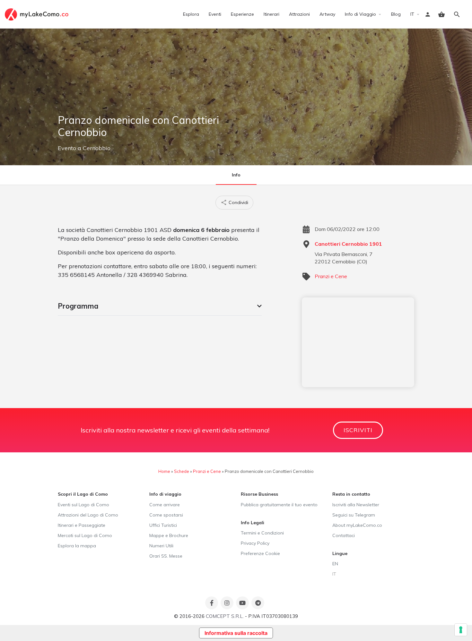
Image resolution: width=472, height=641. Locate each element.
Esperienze (242, 14)
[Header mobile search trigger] (457, 14)
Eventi (215, 14)
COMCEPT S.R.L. (225, 616)
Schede (181, 471)
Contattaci (343, 535)
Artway (327, 14)
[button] (160, 306)
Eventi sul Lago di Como (83, 505)
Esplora (191, 14)
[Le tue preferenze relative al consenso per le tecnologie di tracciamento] (461, 630)
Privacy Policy (255, 543)
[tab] (160, 306)
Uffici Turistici (163, 525)
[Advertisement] (358, 342)
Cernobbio (96, 148)
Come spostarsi (166, 515)
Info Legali (252, 523)
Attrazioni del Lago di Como (88, 515)
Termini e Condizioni (262, 533)
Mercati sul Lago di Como (85, 535)
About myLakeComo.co (357, 525)
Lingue (339, 553)
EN (335, 564)
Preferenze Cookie (260, 553)
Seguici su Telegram (353, 515)
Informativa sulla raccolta (236, 633)
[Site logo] (37, 14)
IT (412, 14)
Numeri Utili (161, 546)
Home (164, 471)
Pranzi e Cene (331, 276)
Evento (67, 148)
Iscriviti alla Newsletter (355, 505)
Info (236, 175)
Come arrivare (164, 505)
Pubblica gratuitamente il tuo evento (279, 505)
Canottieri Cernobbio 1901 (348, 244)
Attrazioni (299, 14)
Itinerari (271, 14)
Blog (396, 14)
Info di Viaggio (360, 14)
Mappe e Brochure (168, 535)
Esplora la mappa (77, 546)
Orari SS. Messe (165, 556)
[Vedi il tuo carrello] (441, 14)
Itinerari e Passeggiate (81, 525)
